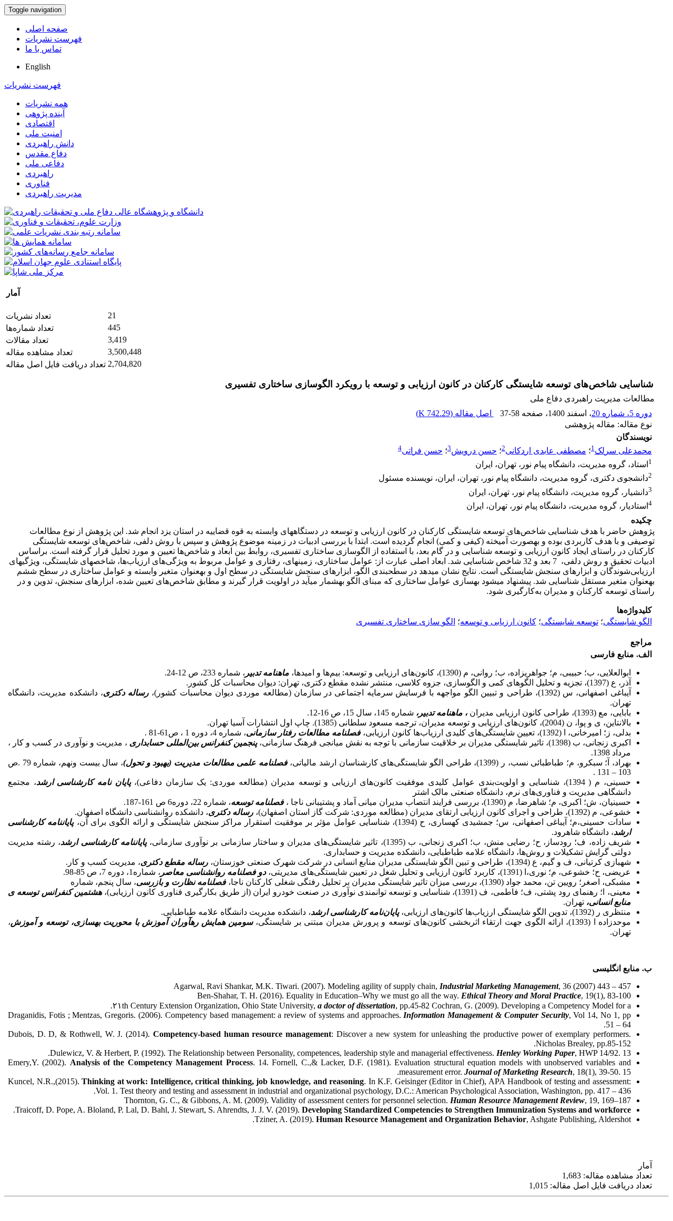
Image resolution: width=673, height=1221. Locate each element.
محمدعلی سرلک (623, 450)
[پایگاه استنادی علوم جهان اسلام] (62, 261)
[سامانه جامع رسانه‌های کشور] (59, 251)
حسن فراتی (422, 450)
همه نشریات (46, 103)
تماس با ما (43, 48)
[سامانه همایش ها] (38, 241)
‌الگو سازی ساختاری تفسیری (405, 621)
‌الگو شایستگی (627, 621)
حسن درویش (474, 450)
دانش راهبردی (49, 143)
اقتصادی (40, 123)
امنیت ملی (43, 133)
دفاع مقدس (46, 153)
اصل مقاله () (455, 413)
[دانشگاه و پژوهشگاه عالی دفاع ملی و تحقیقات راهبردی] (103, 211)
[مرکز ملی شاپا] (34, 271)
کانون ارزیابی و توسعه (498, 621)
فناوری (37, 183)
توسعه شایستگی (569, 621)
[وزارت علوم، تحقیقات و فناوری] (62, 221)
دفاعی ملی (44, 163)
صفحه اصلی (46, 28)
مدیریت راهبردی (53, 193)
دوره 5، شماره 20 (622, 413)
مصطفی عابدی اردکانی (545, 450)
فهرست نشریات (53, 38)
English (37, 66)
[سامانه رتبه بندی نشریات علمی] (62, 231)
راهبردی (39, 173)
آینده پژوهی (45, 113)
